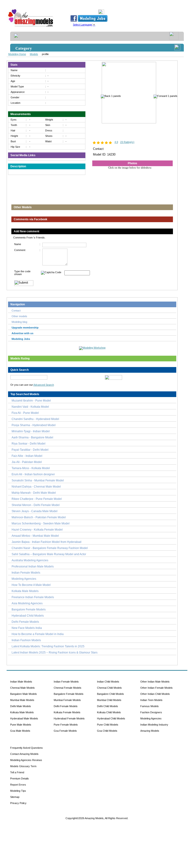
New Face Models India (27, 628)
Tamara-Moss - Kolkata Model (31, 468)
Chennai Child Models (109, 687)
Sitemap (14, 797)
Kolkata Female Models (67, 712)
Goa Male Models (20, 730)
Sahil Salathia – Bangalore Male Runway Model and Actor (49, 554)
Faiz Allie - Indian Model (27, 456)
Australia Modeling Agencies (30, 560)
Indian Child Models (108, 681)
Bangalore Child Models (110, 693)
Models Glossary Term (23, 766)
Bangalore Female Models (29, 609)
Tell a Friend (17, 772)
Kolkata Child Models (109, 712)
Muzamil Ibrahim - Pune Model (31, 400)
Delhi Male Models (20, 706)
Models (34, 54)
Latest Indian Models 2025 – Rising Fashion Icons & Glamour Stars (54, 652)
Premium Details (19, 778)
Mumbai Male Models (22, 700)
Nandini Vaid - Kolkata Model (30, 406)
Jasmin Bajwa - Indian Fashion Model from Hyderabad (46, 542)
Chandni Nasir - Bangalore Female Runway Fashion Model (50, 548)
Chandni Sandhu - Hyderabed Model (35, 419)
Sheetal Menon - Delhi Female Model (36, 505)
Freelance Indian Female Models (33, 597)
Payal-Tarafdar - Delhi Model (30, 449)
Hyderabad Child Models (28, 615)
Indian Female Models (26, 572)
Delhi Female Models (25, 621)
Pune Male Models (20, 724)
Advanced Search (43, 384)
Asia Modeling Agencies (27, 603)
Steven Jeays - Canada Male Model (34, 511)
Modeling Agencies (24, 578)
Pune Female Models (66, 724)
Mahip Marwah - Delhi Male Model (34, 492)
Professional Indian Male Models (33, 566)
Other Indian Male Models (155, 681)
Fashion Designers (151, 712)
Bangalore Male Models (23, 693)
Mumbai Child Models (109, 700)
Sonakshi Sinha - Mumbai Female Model (38, 480)
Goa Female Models (65, 730)
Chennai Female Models (67, 687)
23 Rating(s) (127, 142)
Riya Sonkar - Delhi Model (28, 443)
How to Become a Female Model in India (38, 634)
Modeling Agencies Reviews (26, 760)
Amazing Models (149, 730)
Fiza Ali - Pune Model (25, 413)
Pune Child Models (107, 724)
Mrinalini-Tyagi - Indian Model (31, 431)
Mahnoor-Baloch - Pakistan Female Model (39, 517)
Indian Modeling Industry (154, 724)
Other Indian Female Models (156, 687)
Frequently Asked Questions (26, 747)
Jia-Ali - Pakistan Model (27, 462)
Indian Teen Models (151, 700)
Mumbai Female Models (67, 700)
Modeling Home (17, 54)
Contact (16, 310)
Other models (19, 316)
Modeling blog (20, 321)
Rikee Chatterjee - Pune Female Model (37, 499)
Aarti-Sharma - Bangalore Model (32, 437)
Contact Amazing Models (24, 754)
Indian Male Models (21, 681)
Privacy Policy (18, 803)
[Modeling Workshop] (92, 347)
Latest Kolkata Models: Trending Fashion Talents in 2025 (48, 646)
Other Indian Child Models (155, 693)
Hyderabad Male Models (24, 718)
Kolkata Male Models (25, 591)
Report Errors (18, 784)
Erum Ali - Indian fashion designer (33, 474)
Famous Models (149, 706)
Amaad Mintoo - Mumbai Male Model (35, 535)
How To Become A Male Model (31, 585)
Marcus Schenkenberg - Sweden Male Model (41, 523)
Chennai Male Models (22, 687)
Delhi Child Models (107, 706)
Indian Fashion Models (26, 640)
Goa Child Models (107, 730)
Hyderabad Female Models (69, 718)
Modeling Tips (18, 790)
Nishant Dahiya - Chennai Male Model (36, 486)
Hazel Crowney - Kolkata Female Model (37, 529)
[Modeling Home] (31, 27)
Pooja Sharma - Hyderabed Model (34, 425)
